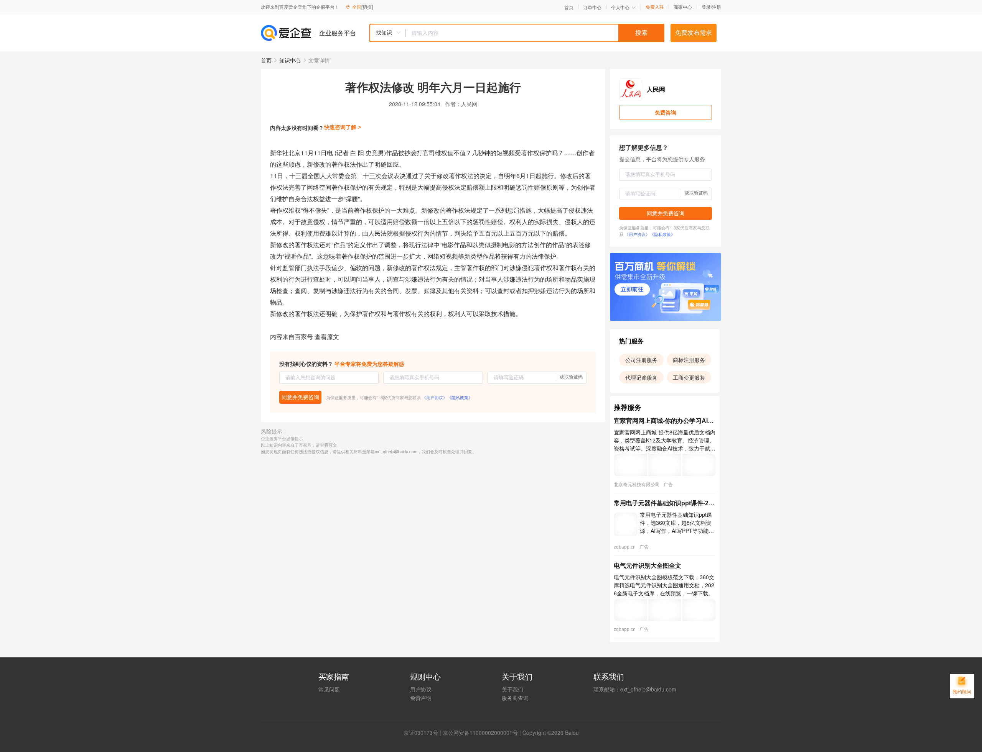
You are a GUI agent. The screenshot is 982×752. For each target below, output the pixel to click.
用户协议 (421, 689)
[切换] (367, 6)
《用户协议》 (434, 397)
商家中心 (683, 7)
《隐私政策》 (460, 397)
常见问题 (329, 689)
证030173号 (423, 732)
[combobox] (516, 33)
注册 (716, 6)
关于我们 (512, 689)
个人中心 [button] (620, 7)
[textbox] (535, 33)
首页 (568, 7)
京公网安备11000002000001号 (480, 732)
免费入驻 (655, 7)
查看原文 (327, 336)
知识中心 (290, 60)
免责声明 (421, 697)
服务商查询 (515, 697)
